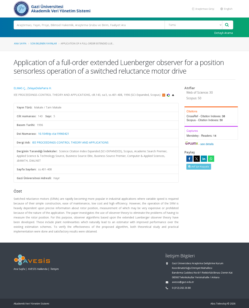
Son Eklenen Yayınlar (43, 43)
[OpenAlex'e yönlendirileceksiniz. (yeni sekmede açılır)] (173, 95)
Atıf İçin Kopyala (200, 166)
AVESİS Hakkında (37, 269)
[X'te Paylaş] (197, 159)
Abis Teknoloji (218, 303)
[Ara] (227, 25)
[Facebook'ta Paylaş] (189, 159)
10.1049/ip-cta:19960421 (53, 134)
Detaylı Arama (223, 33)
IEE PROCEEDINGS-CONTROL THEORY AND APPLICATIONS (70, 142)
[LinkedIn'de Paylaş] (204, 159)
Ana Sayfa (20, 43)
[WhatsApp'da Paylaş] (211, 159)
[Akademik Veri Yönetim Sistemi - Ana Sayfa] (22, 9)
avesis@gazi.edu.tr (183, 282)
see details (207, 144)
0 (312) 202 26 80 (181, 288)
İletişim (55, 269)
